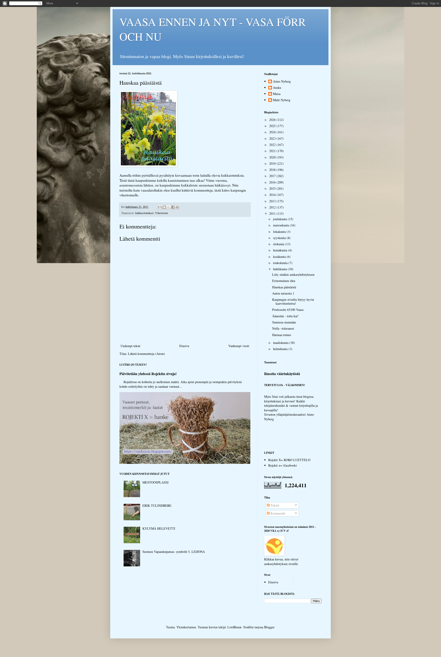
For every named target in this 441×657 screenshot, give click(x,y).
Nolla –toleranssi (283, 328)
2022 (273, 144)
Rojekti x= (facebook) (282, 465)
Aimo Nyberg (282, 82)
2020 (273, 157)
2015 (273, 188)
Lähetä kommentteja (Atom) (146, 353)
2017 (273, 176)
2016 (273, 182)
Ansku (277, 88)
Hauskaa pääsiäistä (284, 287)
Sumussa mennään (284, 322)
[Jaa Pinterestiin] (177, 207)
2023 (273, 138)
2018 (273, 169)
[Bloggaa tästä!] (164, 207)
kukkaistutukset (144, 213)
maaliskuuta (281, 342)
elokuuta (279, 244)
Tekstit (274, 505)
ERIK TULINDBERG (156, 505)
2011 (273, 213)
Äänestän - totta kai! (285, 316)
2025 (273, 126)
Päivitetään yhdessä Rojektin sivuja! (148, 373)
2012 (273, 207)
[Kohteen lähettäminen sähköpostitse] (160, 207)
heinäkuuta (280, 250)
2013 (273, 201)
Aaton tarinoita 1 (283, 293)
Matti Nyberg (281, 100)
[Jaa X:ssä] (168, 207)
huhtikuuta (280, 269)
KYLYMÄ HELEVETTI (158, 528)
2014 (273, 194)
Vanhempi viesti (238, 346)
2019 (273, 163)
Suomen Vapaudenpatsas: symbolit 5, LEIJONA (173, 551)
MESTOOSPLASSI (155, 482)
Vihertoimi (161, 213)
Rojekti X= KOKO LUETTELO (289, 460)
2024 (273, 132)
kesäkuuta (280, 256)
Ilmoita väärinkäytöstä (282, 373)
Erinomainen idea (283, 280)
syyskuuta (280, 238)
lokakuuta (280, 231)
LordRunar (234, 627)
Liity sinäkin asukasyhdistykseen (293, 274)
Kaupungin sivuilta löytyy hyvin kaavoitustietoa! (293, 301)
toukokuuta (280, 263)
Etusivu (184, 346)
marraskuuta (281, 225)
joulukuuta (280, 219)
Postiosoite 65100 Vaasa (287, 309)
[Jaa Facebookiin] (173, 207)
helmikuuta (280, 349)
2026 (273, 119)
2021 (273, 151)
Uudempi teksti (130, 346)
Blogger (269, 627)
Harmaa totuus (281, 335)
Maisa (276, 94)
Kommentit (277, 513)
